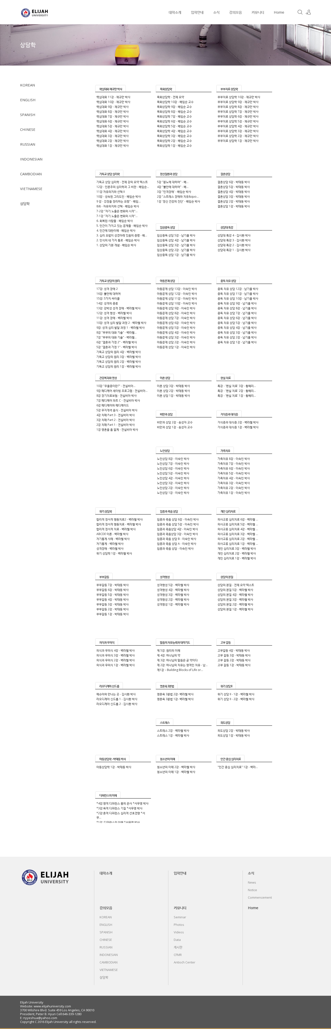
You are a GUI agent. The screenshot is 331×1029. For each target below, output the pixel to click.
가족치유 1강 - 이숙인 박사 (234, 493)
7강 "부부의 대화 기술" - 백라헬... (116, 337)
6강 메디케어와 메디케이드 (112, 405)
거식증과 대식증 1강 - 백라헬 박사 (238, 427)
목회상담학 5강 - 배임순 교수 (174, 126)
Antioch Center (184, 962)
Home (279, 12)
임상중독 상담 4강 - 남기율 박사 (176, 240)
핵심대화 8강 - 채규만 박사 (112, 111)
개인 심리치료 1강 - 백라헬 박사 (237, 558)
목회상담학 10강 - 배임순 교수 (175, 102)
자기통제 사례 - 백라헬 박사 (113, 539)
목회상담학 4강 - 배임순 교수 (174, 131)
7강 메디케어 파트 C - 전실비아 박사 (118, 400)
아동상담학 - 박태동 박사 (112, 759)
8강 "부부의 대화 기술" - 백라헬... (116, 332)
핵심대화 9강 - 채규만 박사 (112, 107)
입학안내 (197, 12)
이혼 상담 (165, 378)
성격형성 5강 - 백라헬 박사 (173, 585)
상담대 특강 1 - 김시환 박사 (234, 250)
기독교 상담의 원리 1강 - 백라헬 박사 (118, 366)
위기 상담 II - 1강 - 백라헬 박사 (236, 694)
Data (177, 939)
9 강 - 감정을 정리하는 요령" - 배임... (118, 201)
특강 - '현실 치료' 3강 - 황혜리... (237, 386)
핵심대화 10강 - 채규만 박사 (113, 102)
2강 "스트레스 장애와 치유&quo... (178, 196)
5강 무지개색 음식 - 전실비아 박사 (116, 410)
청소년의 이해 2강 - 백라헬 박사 (176, 767)
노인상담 (165, 451)
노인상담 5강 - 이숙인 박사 (173, 473)
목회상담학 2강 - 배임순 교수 (174, 141)
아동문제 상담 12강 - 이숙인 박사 (177, 294)
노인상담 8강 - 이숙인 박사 (173, 459)
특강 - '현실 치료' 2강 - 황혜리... (237, 391)
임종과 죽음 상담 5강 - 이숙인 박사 (178, 524)
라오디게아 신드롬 (109, 686)
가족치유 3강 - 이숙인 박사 (234, 483)
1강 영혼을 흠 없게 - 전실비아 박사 (117, 429)
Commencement (260, 897)
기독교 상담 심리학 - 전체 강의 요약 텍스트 (122, 182)
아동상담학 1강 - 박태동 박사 (113, 767)
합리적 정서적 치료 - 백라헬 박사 (116, 529)
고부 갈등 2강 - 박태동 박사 (234, 660)
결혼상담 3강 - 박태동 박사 (234, 196)
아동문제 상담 (167, 281)
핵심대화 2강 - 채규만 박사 (112, 141)
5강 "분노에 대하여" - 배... (173, 182)
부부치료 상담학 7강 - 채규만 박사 (238, 111)
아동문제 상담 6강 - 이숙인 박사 (176, 323)
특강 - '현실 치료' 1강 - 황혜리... (237, 395)
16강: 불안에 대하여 (108, 294)
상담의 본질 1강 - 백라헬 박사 (235, 609)
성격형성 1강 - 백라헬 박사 (173, 604)
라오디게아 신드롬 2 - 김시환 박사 (116, 704)
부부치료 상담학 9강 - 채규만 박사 (238, 102)
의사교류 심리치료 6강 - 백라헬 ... (238, 519)
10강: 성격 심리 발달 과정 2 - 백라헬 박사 (121, 323)
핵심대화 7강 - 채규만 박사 (112, 116)
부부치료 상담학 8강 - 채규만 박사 (238, 107)
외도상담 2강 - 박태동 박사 (234, 730)
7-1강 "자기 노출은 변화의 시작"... (117, 216)
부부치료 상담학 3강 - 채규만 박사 (238, 131)
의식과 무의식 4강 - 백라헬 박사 (115, 650)
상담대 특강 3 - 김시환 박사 (234, 240)
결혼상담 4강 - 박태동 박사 (234, 192)
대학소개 (175, 12)
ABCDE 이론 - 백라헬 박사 (112, 534)
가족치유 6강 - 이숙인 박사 (234, 468)
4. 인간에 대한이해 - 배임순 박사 (115, 230)
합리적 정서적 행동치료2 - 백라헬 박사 (119, 519)
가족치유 (225, 451)
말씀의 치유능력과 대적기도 (175, 642)
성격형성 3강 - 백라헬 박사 (173, 595)
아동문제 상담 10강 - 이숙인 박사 (177, 303)
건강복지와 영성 (108, 378)
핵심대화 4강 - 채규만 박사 (112, 131)
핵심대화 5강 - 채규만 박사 (112, 126)
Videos (179, 932)
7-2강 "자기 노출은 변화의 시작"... (117, 211)
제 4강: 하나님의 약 (168, 655)
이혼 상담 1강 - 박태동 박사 (173, 395)
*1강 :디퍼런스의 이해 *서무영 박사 (118, 822)
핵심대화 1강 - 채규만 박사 (112, 145)
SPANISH (27, 114)
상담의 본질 (227, 577)
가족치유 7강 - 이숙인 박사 (234, 463)
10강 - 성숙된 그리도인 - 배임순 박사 (118, 196)
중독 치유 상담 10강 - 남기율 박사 (238, 298)
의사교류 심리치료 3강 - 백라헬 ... (238, 534)
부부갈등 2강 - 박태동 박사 (112, 609)
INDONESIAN (31, 159)
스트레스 (165, 722)
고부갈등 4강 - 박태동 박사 (234, 650)
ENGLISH (28, 99)
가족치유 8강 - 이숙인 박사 (234, 459)
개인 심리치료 (228, 511)
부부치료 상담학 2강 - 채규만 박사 (238, 136)
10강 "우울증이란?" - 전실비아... (115, 386)
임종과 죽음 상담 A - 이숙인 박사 (176, 544)
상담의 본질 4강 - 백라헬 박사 (235, 595)
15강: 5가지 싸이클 (108, 298)
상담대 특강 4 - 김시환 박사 (234, 235)
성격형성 (165, 577)
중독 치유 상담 (228, 281)
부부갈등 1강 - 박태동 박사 (112, 614)
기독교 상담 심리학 (109, 174)
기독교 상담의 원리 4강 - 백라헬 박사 (118, 352)
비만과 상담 (166, 414)
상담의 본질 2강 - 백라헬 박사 (235, 604)
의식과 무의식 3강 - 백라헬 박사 (115, 655)
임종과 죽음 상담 (169, 511)
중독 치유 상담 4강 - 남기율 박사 (237, 328)
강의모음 (235, 12)
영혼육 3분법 (167, 686)
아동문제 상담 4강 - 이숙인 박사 (176, 332)
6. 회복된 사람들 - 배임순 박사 (114, 221)
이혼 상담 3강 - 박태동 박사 (173, 386)
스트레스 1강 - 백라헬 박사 (173, 735)
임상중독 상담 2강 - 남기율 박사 (176, 250)
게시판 (178, 947)
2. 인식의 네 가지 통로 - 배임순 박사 (118, 240)
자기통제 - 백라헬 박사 (110, 544)
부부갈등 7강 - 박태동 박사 (112, 585)
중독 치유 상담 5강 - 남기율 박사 (237, 323)
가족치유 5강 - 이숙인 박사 (234, 473)
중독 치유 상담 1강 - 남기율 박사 (237, 342)
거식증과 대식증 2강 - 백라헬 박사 (238, 422)
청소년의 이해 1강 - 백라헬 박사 (176, 772)
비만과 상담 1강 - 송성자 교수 (175, 427)
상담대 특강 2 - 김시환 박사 (234, 245)
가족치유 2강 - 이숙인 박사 (234, 488)
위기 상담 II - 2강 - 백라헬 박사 (236, 699)
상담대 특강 (227, 227)
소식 (216, 12)
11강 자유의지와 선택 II (110, 192)
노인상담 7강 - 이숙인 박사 (173, 463)
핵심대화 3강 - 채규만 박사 (112, 136)
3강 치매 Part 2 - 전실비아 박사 (115, 420)
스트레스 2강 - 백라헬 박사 (173, 730)
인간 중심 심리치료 (231, 759)
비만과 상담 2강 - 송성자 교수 (175, 422)
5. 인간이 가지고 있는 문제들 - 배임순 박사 (122, 226)
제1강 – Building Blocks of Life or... (180, 670)
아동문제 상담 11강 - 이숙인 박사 (177, 298)
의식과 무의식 (106, 642)
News (252, 882)
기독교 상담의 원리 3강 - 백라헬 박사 (118, 357)
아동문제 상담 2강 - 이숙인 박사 (176, 342)
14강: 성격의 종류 (107, 303)
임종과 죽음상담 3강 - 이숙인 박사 (177, 534)
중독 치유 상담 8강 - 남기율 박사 (237, 308)
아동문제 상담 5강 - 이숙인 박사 (176, 328)
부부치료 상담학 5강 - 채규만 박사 (238, 121)
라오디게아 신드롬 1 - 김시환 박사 (116, 699)
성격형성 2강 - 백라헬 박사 (173, 599)
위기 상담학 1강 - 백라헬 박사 (114, 553)
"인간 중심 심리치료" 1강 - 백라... (238, 767)
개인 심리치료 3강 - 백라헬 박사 (237, 548)
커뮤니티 (258, 12)
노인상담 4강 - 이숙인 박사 (173, 478)
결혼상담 (225, 174)
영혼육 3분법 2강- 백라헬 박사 (175, 694)
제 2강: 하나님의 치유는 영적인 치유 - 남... (182, 665)
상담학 (25, 203)
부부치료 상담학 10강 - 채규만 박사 (239, 97)
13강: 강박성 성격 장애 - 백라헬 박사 (118, 308)
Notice (252, 890)
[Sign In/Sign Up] (308, 12)
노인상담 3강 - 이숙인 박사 (173, 483)
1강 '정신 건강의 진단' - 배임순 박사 (178, 201)
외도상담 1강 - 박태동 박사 (234, 735)
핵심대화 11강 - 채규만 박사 (113, 97)
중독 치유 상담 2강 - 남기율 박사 (237, 337)
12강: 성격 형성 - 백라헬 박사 (114, 313)
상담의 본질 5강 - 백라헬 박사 (235, 590)
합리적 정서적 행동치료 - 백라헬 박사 (118, 524)
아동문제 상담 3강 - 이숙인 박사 (176, 337)
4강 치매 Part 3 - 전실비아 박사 (115, 415)
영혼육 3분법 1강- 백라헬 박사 (175, 699)
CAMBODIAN (31, 173)
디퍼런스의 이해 (108, 795)
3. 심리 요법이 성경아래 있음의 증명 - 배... (121, 235)
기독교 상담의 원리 (109, 281)
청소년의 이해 (167, 759)
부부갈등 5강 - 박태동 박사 (112, 595)
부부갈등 (104, 577)
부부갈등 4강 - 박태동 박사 (112, 599)
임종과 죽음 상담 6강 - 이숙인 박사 (178, 519)
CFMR (178, 955)
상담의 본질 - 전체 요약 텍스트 (236, 585)
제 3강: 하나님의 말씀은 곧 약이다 (177, 660)
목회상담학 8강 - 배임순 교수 (174, 111)
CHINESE (27, 129)
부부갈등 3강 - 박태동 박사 (112, 604)
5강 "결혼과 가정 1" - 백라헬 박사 (116, 347)
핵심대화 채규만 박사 (110, 89)
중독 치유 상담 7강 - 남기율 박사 (237, 313)
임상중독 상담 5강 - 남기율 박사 (176, 235)
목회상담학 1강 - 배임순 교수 (174, 145)
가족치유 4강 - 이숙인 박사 (234, 478)
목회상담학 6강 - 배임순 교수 (174, 121)
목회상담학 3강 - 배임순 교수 (174, 136)
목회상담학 (166, 89)
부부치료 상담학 (229, 89)
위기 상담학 (105, 511)
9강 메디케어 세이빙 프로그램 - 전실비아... (122, 391)
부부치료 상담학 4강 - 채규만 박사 (238, 126)
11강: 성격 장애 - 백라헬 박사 (114, 318)
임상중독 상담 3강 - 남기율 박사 (176, 245)
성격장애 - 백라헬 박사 (110, 548)
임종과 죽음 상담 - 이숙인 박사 (175, 548)
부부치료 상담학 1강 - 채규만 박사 (238, 141)
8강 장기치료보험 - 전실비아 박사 (116, 395)
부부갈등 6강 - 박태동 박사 (112, 590)
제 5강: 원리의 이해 (168, 650)
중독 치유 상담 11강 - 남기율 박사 (238, 294)
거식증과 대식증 (229, 414)
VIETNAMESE (31, 188)
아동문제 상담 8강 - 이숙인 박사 (176, 313)
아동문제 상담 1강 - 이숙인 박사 (176, 347)
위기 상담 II (226, 686)
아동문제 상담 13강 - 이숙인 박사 (177, 289)
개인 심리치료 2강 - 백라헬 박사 (237, 553)
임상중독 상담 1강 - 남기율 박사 (176, 255)
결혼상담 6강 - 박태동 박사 (234, 182)
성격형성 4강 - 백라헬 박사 (173, 590)
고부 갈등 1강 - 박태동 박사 (234, 665)
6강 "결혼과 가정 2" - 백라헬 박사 (116, 342)
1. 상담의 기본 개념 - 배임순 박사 (116, 245)
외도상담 (225, 722)
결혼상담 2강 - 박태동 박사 (234, 201)
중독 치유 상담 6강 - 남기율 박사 (237, 318)
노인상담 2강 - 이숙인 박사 (173, 488)
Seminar (180, 917)
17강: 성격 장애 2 (107, 289)
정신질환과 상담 (168, 174)
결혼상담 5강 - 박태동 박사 (234, 187)
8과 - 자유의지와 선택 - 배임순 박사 (117, 206)
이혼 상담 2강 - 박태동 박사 (173, 391)
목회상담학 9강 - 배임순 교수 (174, 107)
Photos (179, 924)
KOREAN (27, 85)
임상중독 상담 (167, 227)
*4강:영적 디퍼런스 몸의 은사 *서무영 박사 (122, 803)
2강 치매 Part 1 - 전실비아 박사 (115, 425)
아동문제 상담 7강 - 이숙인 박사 (176, 318)
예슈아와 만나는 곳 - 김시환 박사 (116, 694)
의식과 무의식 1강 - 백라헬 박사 (115, 665)
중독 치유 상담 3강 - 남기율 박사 (237, 332)
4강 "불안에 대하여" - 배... (173, 187)
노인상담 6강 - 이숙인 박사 (173, 468)
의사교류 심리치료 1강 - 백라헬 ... (238, 544)
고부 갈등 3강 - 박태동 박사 (234, 655)
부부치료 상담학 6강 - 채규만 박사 (238, 116)
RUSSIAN (27, 144)
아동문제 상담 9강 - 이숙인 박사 (176, 308)
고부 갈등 (226, 642)
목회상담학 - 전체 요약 (170, 97)
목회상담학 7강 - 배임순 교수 (174, 116)
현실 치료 (226, 378)
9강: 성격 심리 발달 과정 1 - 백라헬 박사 (120, 328)
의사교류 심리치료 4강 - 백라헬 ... (238, 529)
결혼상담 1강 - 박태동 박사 (234, 206)
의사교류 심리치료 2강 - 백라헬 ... (238, 539)
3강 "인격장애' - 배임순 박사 (174, 192)
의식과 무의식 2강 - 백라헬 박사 (115, 660)
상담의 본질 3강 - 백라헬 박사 (235, 599)
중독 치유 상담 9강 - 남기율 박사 (237, 303)
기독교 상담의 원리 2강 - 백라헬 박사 (118, 362)
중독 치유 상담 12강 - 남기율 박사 (238, 289)
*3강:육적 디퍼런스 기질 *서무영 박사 (119, 808)
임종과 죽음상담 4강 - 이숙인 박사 (177, 529)
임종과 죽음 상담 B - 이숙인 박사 (176, 539)
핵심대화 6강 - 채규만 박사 (112, 121)
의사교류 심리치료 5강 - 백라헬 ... (238, 524)
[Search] (300, 12)
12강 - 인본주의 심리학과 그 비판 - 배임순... (122, 187)
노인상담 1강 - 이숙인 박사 (173, 493)
